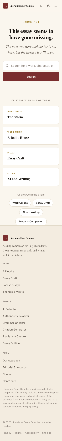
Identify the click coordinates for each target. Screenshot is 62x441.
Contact (8, 374)
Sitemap (46, 432)
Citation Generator (14, 329)
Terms (18, 432)
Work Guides (20, 202)
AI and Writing (31, 212)
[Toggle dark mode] (48, 5)
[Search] (41, 5)
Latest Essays (11, 285)
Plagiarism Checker (15, 336)
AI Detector (10, 309)
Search (31, 76)
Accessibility (32, 432)
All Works (8, 271)
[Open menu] (55, 5)
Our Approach (11, 360)
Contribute (9, 381)
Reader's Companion (31, 221)
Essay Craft (43, 202)
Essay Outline (11, 343)
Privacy (7, 432)
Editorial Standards (15, 367)
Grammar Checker (14, 323)
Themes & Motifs (13, 291)
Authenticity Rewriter (16, 316)
